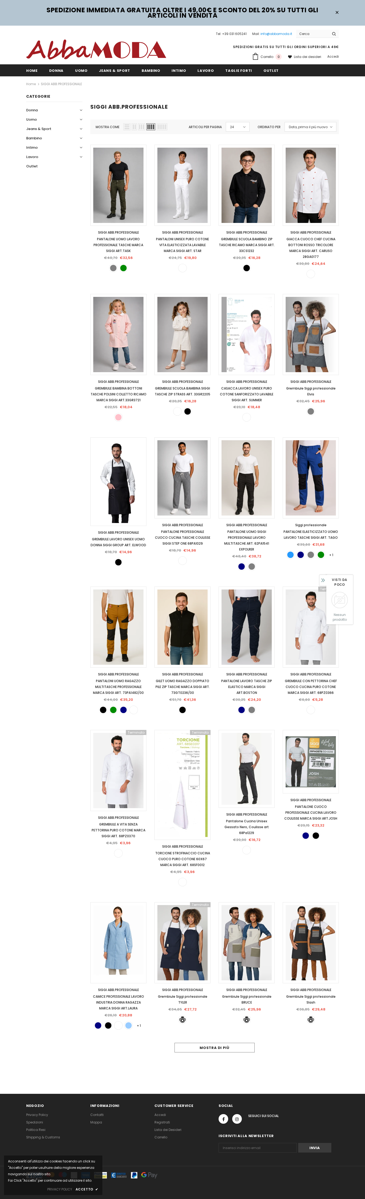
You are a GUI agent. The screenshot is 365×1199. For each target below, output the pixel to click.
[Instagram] (237, 1119)
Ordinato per (269, 127)
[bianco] (182, 268)
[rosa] (118, 417)
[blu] (242, 567)
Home (31, 84)
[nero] (247, 268)
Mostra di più (214, 1047)
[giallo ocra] (134, 710)
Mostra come (107, 127)
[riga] (247, 850)
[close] (337, 12)
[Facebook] (223, 1119)
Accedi (333, 56)
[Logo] (96, 49)
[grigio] (113, 268)
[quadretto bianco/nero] (182, 561)
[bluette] (290, 555)
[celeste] (129, 1025)
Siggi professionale (311, 525)
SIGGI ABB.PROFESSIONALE (61, 84)
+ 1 (331, 555)
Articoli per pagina (205, 127)
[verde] (123, 268)
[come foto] (182, 1020)
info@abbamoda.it (276, 34)
